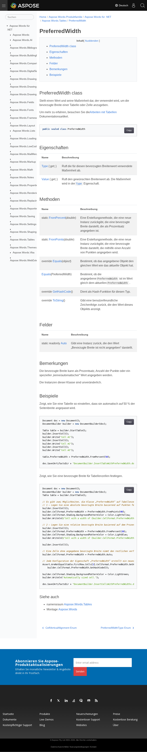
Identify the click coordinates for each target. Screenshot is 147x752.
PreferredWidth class (62, 46)
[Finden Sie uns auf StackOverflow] (74, 700)
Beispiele (55, 74)
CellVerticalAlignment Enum (61, 627)
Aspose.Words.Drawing (23, 78)
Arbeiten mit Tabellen (103, 112)
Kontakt (93, 747)
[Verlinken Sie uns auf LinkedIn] (66, 700)
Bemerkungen (58, 69)
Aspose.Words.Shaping (23, 231)
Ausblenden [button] (92, 40)
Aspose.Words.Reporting (24, 208)
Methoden (55, 57)
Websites (81, 725)
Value (45, 179)
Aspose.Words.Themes (23, 247)
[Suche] (142, 5)
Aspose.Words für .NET (98, 16)
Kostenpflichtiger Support (17, 725)
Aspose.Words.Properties (24, 185)
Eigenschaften (58, 51)
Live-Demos (46, 719)
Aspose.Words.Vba (23, 252)
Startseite (8, 714)
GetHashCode (62, 291)
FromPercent (57, 217)
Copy (129, 130)
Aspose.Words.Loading (23, 138)
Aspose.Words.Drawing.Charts (27, 86)
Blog (42, 725)
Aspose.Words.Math (21, 169)
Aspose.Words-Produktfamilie (65, 16)
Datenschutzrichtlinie (60, 747)
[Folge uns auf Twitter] (58, 700)
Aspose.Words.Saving (22, 216)
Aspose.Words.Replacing (24, 200)
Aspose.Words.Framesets (24, 117)
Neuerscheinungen (87, 714)
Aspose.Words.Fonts (22, 109)
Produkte (44, 714)
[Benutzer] (133, 5)
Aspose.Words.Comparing (25, 63)
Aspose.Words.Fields (22, 102)
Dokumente (9, 719)
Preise (116, 714)
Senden (80, 671)
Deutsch (123, 5)
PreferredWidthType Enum (116, 627)
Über (115, 725)
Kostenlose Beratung (125, 719)
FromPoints (56, 239)
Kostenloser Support (88, 719)
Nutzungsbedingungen (79, 747)
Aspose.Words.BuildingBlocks (27, 55)
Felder (53, 63)
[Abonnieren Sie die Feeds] (96, 700)
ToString (58, 300)
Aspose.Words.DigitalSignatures (28, 71)
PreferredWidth (77, 20)
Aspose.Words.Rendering (24, 192)
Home (42, 16)
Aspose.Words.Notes (22, 177)
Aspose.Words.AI (22, 40)
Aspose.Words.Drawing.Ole (25, 94)
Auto (64, 343)
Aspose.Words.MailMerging (25, 154)
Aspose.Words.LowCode (24, 146)
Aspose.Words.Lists (24, 130)
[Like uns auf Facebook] (51, 700)
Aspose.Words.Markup (23, 161)
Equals (57, 261)
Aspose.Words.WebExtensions (27, 260)
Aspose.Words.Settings (23, 224)
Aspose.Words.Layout (22, 125)
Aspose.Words (21, 34)
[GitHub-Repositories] (89, 700)
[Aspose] (25, 5)
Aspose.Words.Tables (22, 239)
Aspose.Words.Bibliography (25, 47)
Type (45, 166)
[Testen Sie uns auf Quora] (81, 700)
